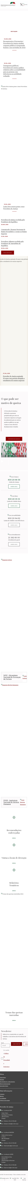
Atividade (2, 1079)
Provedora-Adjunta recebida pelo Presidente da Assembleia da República (12, 244)
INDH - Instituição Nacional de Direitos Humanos (11, 802)
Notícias (2, 1096)
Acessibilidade (3, 1098)
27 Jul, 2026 (6, 373)
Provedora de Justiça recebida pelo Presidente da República (13, 221)
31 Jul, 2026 (4, 236)
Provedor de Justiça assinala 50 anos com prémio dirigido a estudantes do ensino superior (14, 378)
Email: (2, 1043)
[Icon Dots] (14, 141)
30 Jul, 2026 (7, 63)
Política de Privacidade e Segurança (6, 1060)
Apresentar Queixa (4, 1086)
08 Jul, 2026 (4, 248)
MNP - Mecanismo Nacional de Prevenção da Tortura (12, 677)
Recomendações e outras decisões (7, 1081)
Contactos (2, 1094)
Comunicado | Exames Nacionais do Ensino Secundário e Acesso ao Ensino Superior (14, 232)
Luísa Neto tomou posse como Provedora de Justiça (13, 208)
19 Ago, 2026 (7, 38)
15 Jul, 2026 (7, 204)
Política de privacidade (5, 1100)
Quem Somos (3, 1077)
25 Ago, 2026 (4, 224)
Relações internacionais (5, 1084)
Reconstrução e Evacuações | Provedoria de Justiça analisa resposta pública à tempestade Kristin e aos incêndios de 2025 (14, 44)
